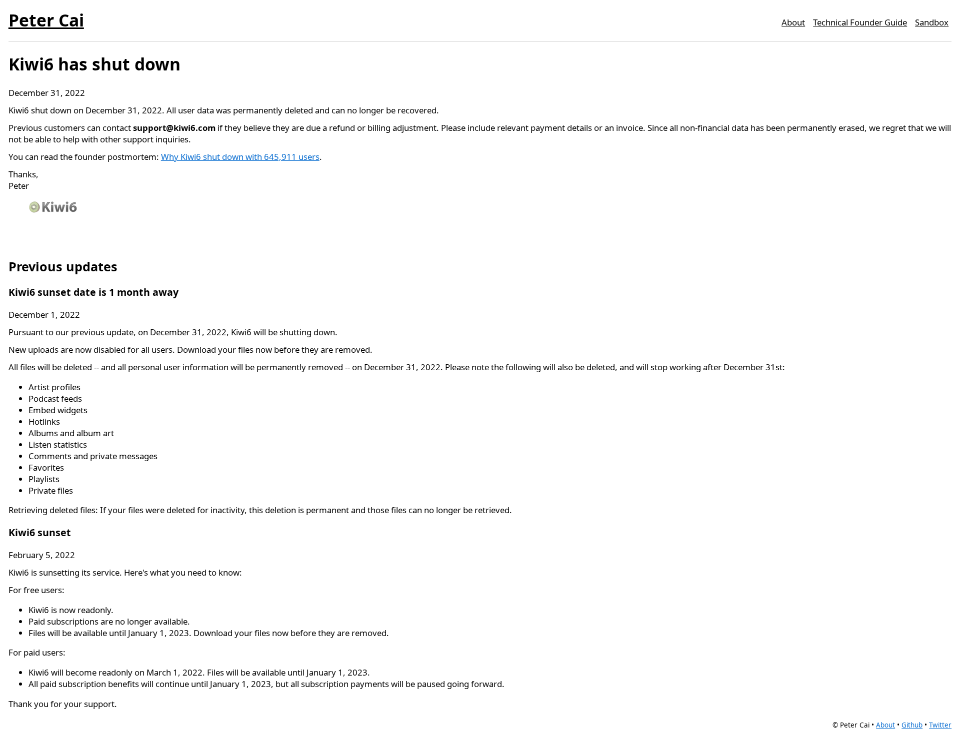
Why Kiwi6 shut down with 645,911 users (240, 156)
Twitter (940, 725)
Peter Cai (46, 19)
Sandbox (931, 22)
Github (912, 725)
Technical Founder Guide (860, 22)
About (793, 22)
